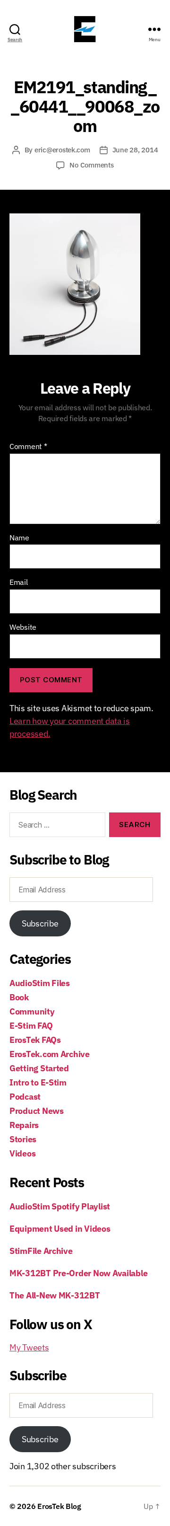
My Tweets (29, 1347)
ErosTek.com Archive (49, 1054)
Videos (22, 1153)
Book (19, 997)
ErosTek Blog (59, 1506)
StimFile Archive (41, 1250)
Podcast (25, 1096)
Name (19, 538)
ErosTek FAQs (35, 1039)
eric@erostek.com (62, 149)
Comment (28, 446)
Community (32, 1011)
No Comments (91, 164)
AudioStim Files (39, 983)
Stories (22, 1139)
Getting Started (39, 1068)
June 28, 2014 (135, 149)
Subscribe (40, 923)
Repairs (24, 1125)
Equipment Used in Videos (59, 1228)
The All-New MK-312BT (54, 1295)
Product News (36, 1110)
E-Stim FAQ (30, 1025)
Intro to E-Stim (38, 1082)
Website (22, 627)
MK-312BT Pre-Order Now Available (78, 1273)
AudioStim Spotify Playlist (59, 1206)
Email (18, 582)
